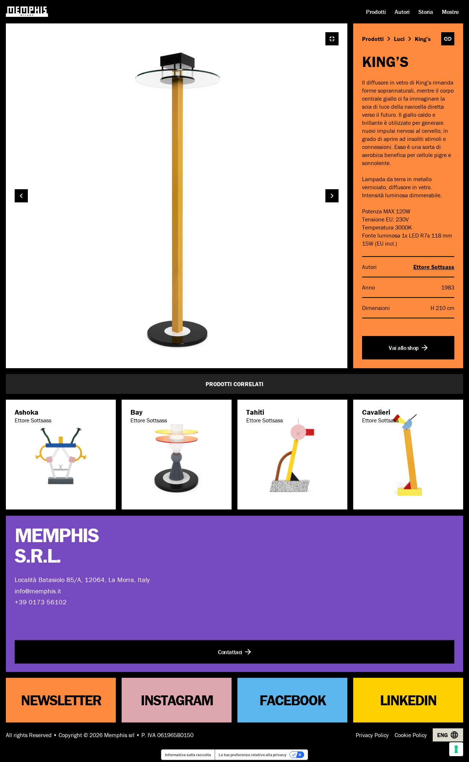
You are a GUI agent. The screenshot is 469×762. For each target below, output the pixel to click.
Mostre (450, 11)
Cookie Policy (411, 735)
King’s (423, 38)
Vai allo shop (404, 347)
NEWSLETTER (61, 700)
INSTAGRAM (177, 700)
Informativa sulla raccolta (188, 754)
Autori (402, 11)
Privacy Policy (372, 735)
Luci (399, 38)
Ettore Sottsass (433, 266)
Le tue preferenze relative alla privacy (253, 754)
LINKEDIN (408, 700)
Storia (425, 11)
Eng (442, 735)
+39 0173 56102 (41, 602)
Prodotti (376, 11)
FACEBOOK (292, 700)
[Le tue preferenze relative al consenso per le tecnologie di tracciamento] (456, 749)
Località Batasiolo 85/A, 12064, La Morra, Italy (82, 579)
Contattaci (230, 651)
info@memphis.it (38, 590)
